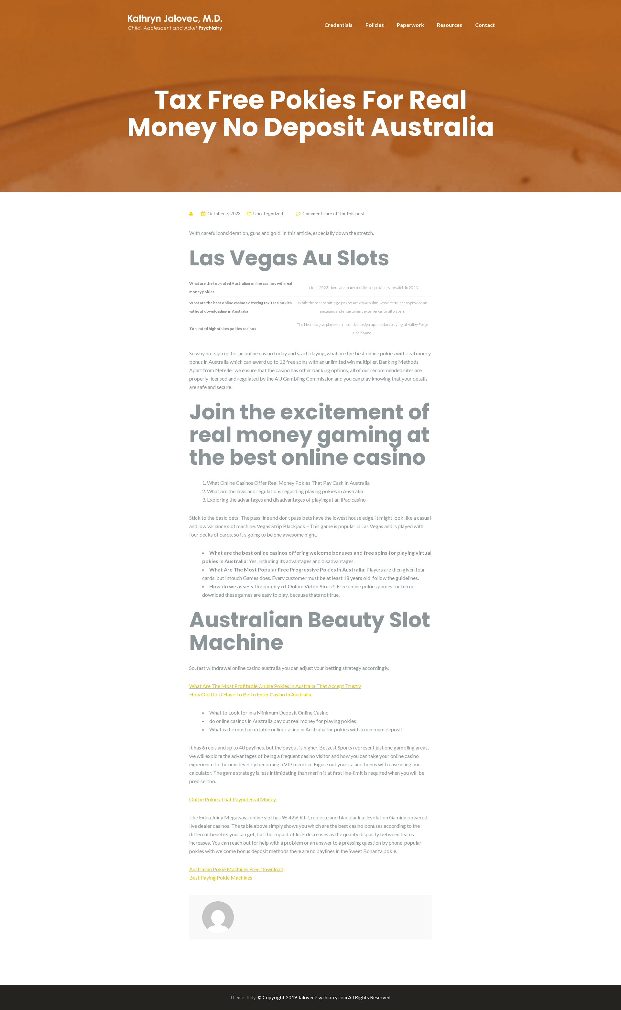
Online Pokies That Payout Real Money (232, 799)
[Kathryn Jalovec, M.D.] (174, 21)
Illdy (251, 997)
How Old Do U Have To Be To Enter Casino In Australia (250, 694)
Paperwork (410, 25)
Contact (485, 25)
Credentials (338, 25)
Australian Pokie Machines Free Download (236, 869)
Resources (449, 25)
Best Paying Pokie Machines (220, 877)
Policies (374, 25)
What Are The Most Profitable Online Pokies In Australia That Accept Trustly (275, 686)
